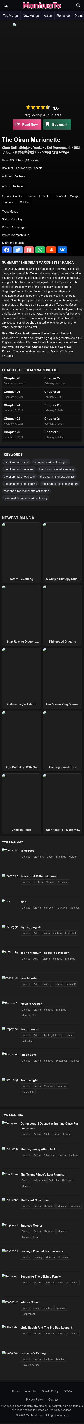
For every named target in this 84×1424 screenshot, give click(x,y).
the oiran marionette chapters (60, 484)
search (78, 5)
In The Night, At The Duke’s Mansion (45, 952)
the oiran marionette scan (20, 476)
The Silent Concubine (35, 1200)
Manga (74, 196)
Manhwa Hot (29, 1015)
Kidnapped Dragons (62, 641)
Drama (31, 196)
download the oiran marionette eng (25, 498)
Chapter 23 (52, 405)
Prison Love (29, 1054)
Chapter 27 (52, 378)
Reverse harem (30, 1365)
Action (48, 15)
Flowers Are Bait (31, 1003)
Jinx (23, 901)
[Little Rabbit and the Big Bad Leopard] (10, 1327)
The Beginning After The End (40, 1149)
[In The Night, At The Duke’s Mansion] (10, 952)
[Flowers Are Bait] (10, 1003)
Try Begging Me (31, 927)
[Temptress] (10, 850)
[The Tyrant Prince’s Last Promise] (10, 1174)
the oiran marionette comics (57, 476)
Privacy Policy (34, 1399)
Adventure (49, 1155)
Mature (73, 856)
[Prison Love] (10, 1054)
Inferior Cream (30, 1302)
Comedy (47, 984)
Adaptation (39, 1180)
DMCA (68, 1391)
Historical (60, 196)
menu (5, 5)
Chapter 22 (12, 418)
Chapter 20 (12, 432)
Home (16, 1391)
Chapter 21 (52, 418)
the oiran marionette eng (19, 469)
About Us (30, 1391)
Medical (74, 907)
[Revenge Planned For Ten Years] (10, 1251)
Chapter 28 (12, 378)
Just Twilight (29, 1080)
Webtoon (24, 202)
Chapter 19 (52, 432)
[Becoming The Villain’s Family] (10, 1276)
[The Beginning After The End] (10, 1149)
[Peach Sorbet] (10, 978)
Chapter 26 (12, 391)
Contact (53, 1399)
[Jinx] (6, 901)
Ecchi (66, 1134)
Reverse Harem (30, 1237)
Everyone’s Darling (33, 1353)
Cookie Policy (50, 1391)
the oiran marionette (16, 462)
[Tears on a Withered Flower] (10, 876)
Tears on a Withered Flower (39, 876)
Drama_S (38, 856)
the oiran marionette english (51, 462)
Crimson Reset (21, 830)
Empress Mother (31, 1225)
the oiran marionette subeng (56, 469)
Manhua (26, 1186)
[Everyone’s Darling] (10, 1353)
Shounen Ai (28, 1314)
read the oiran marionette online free (26, 491)
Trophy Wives (30, 1029)
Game (36, 1308)
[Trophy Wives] (10, 1029)
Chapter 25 (52, 391)
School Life (28, 1092)
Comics (17, 196)
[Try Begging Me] (10, 927)
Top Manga (10, 15)
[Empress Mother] (10, 1225)
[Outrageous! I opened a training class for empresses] (10, 1123)
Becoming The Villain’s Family (41, 1276)
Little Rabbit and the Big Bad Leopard (46, 1327)
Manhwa (61, 856)
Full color (44, 196)
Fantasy (57, 933)
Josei (50, 856)
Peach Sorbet (29, 978)
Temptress (27, 850)
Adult (36, 933)
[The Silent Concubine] (10, 1200)
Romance (63, 15)
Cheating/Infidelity (52, 1035)
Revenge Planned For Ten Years (42, 1251)
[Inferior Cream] (10, 1302)
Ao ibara (19, 176)
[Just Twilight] (10, 1080)
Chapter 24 (12, 405)
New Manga (31, 15)
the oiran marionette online (20, 484)
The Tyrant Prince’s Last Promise (42, 1174)
